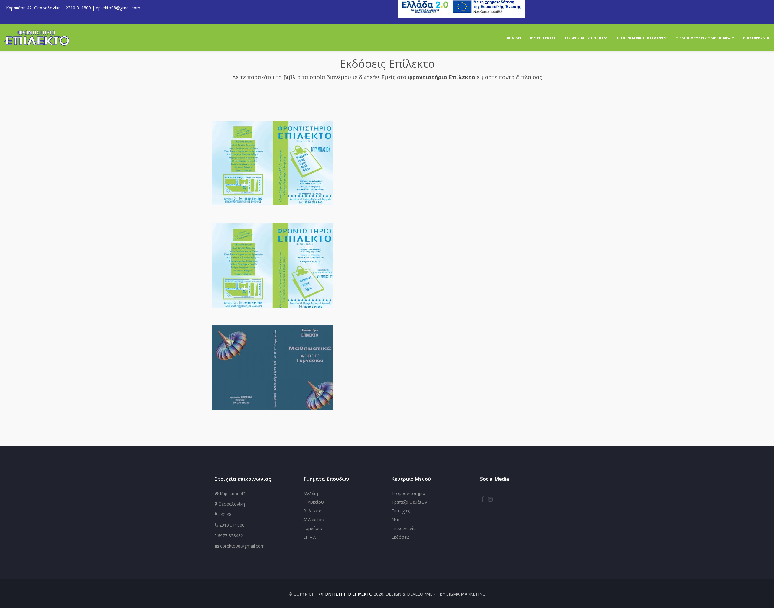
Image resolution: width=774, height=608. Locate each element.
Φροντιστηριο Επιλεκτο (345, 594)
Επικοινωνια (756, 38)
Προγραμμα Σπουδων (639, 38)
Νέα (395, 519)
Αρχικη (513, 38)
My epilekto (542, 38)
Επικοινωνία (404, 528)
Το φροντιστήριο (408, 493)
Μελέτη (310, 493)
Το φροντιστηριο (583, 38)
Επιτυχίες (401, 511)
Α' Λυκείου (313, 519)
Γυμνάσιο (312, 528)
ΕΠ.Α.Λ (309, 537)
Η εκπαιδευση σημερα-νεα (703, 38)
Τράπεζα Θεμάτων (409, 502)
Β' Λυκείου (313, 511)
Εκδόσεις (400, 537)
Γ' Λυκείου (313, 502)
